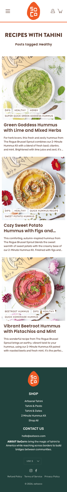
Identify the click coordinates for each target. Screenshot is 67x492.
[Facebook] (36, 470)
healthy (20, 110)
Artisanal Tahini (34, 401)
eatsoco (38, 483)
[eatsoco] (33, 11)
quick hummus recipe (44, 210)
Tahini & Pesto (33, 406)
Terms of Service (33, 476)
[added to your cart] (60, 11)
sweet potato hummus (19, 216)
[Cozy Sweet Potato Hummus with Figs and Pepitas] (33, 188)
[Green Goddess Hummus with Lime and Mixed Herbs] (33, 88)
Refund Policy (14, 476)
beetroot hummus (17, 311)
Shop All (33, 420)
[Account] (53, 11)
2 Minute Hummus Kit (33, 415)
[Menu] (8, 11)
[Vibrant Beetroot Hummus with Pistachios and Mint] (33, 289)
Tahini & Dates (33, 410)
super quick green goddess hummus (29, 116)
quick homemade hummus (21, 317)
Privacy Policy (52, 476)
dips (7, 110)
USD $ (30, 461)
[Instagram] (31, 470)
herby (34, 110)
